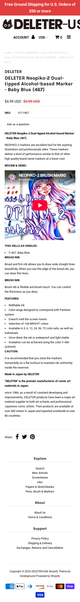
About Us (40, 512)
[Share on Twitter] (24, 437)
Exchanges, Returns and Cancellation (40, 547)
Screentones (40, 477)
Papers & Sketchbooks (40, 486)
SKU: (8, 112)
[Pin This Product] (32, 437)
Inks (40, 482)
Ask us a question (18, 124)
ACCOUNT (21, 37)
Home (8, 52)
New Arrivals (40, 473)
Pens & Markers (27, 52)
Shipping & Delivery (40, 543)
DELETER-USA (40, 571)
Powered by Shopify (48, 576)
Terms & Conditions (40, 517)
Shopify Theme (58, 571)
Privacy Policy (40, 538)
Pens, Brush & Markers (40, 491)
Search (40, 468)
